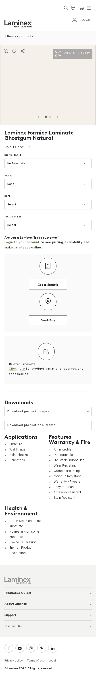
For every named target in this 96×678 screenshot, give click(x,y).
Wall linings (17, 449)
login (87, 19)
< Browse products (18, 36)
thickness (13, 216)
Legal (52, 660)
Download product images (28, 411)
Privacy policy (13, 660)
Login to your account (22, 242)
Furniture (15, 444)
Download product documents (31, 425)
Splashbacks (18, 455)
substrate (13, 155)
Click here (17, 368)
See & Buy (48, 320)
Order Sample (48, 284)
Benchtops (17, 460)
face (8, 175)
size (7, 196)
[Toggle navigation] (89, 7)
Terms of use (36, 660)
